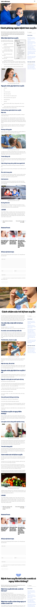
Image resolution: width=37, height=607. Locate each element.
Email (15, 557)
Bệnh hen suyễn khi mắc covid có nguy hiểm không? (7, 508)
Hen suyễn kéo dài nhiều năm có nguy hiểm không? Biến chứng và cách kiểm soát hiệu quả (21, 244)
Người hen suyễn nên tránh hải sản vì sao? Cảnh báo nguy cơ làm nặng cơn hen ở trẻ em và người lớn (32, 66)
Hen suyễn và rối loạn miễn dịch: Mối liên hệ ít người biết (5, 242)
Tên (2, 557)
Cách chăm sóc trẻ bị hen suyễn (8, 221)
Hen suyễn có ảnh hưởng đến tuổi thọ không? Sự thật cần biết (32, 57)
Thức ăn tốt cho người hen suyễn (20, 221)
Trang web (3, 561)
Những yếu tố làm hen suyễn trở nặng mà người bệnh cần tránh (13, 242)
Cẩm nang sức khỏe (4, 238)
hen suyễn (9, 327)
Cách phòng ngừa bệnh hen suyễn (18, 28)
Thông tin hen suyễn (4, 239)
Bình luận (4, 259)
